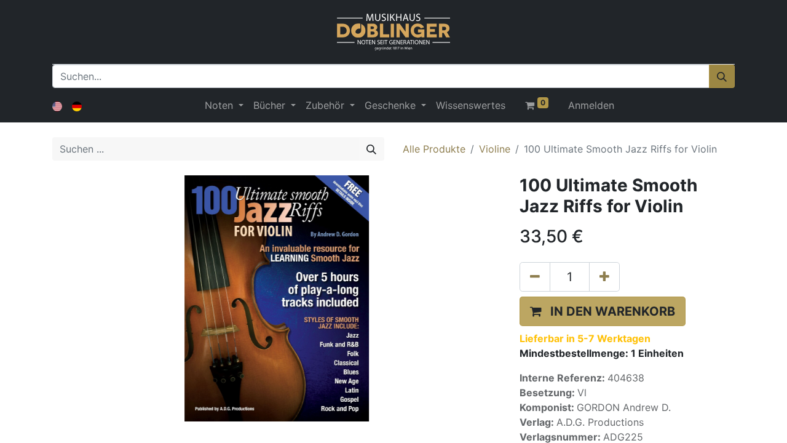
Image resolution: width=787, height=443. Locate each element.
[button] (603, 311)
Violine (494, 149)
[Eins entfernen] (535, 277)
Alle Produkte (434, 149)
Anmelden (591, 105)
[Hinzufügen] (604, 277)
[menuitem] (470, 105)
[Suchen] (722, 76)
